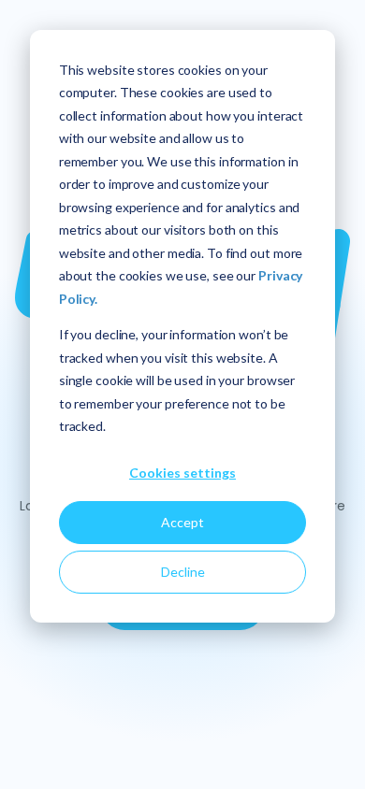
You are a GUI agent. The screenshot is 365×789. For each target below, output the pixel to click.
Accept (182, 522)
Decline (183, 572)
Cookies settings (182, 473)
